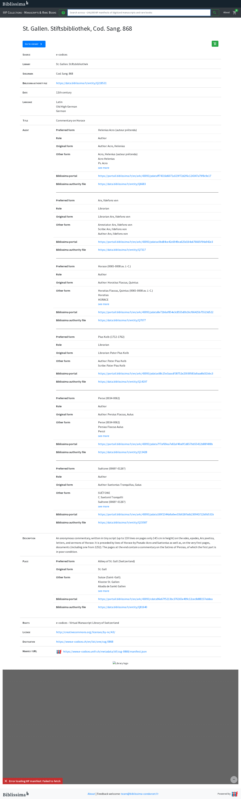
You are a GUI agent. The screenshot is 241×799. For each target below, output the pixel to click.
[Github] (192, 3)
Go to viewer (34, 44)
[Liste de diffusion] (164, 3)
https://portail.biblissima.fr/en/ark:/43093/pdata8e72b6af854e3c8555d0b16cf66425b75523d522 (155, 312)
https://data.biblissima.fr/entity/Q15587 (122, 522)
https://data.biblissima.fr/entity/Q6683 (122, 184)
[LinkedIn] (169, 3)
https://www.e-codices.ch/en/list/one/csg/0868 (84, 641)
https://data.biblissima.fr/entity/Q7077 (122, 320)
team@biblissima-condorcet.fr (139, 793)
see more (103, 167)
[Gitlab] (197, 3)
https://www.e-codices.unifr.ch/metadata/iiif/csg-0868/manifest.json (105, 651)
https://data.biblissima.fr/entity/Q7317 (122, 249)
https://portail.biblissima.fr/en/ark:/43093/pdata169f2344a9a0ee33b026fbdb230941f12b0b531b (156, 514)
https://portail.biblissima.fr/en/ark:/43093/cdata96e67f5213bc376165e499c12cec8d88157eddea (155, 599)
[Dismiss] (6, 781)
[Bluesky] (175, 3)
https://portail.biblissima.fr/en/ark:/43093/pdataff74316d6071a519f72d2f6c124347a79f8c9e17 (154, 176)
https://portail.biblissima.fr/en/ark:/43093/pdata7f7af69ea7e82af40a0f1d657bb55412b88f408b (155, 444)
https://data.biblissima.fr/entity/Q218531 (81, 83)
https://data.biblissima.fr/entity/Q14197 (122, 381)
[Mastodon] (180, 3)
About (226, 12)
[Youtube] (186, 3)
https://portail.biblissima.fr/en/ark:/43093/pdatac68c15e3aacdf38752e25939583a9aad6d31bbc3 (155, 373)
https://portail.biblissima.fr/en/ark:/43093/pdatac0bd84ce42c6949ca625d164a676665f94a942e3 (155, 241)
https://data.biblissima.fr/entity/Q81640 (122, 607)
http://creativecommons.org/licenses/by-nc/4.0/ (85, 632)
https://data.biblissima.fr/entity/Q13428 (122, 452)
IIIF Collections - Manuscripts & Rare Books (29, 12)
